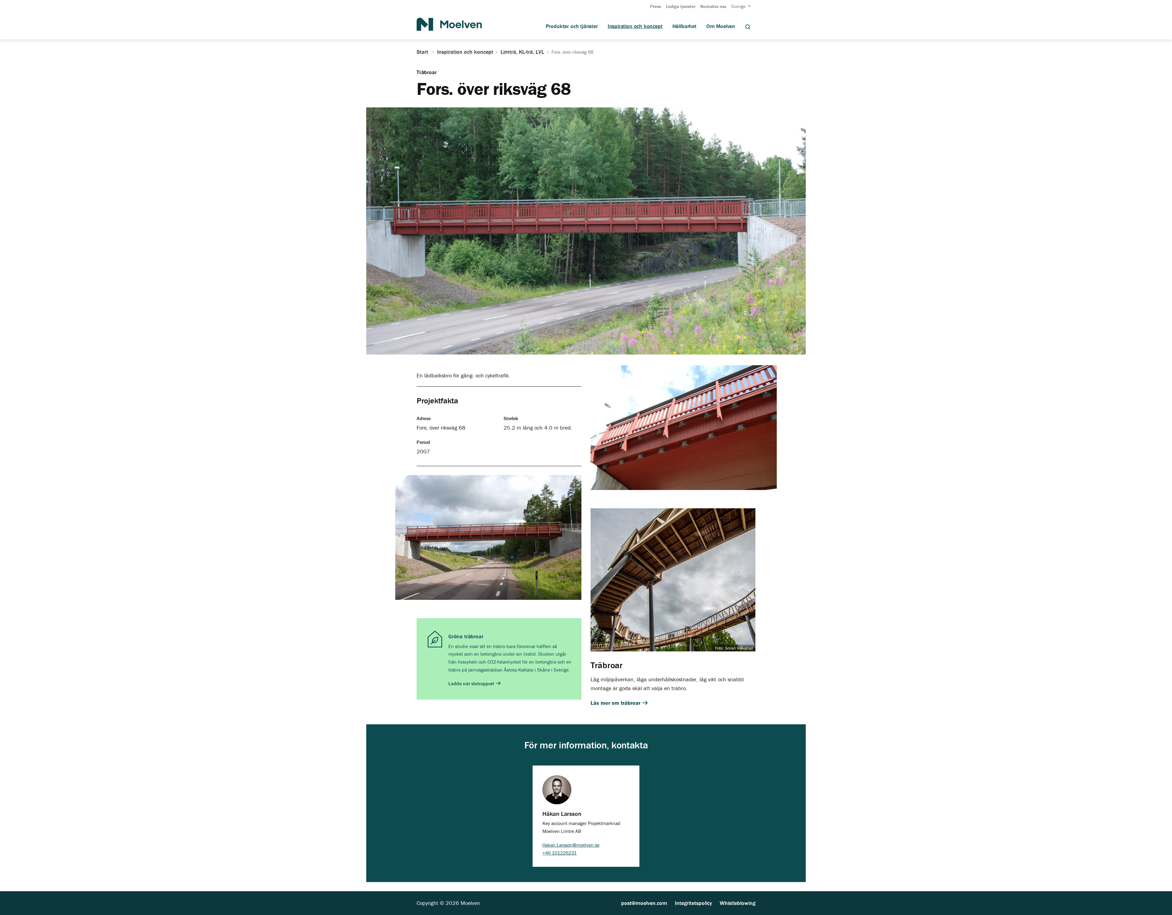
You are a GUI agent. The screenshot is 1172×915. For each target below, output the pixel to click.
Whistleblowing (737, 902)
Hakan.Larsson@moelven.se (570, 845)
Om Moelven (720, 26)
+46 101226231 (559, 853)
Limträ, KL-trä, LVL (522, 52)
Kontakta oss (713, 6)
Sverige (739, 6)
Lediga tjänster (681, 6)
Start (423, 52)
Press (655, 6)
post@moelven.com (644, 902)
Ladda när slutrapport (471, 683)
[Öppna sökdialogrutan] (748, 26)
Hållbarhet (684, 26)
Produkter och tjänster (572, 26)
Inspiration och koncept (635, 26)
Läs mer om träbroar (616, 702)
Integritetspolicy (693, 902)
